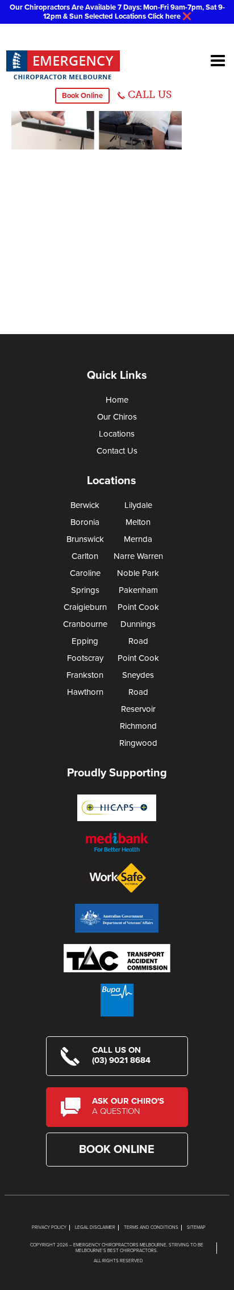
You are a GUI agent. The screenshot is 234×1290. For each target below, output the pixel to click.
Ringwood (138, 743)
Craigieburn (85, 607)
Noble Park (138, 573)
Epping (85, 641)
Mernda (138, 539)
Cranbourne (85, 624)
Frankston (84, 675)
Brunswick (85, 539)
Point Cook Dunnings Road (138, 624)
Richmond (138, 726)
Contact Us (117, 451)
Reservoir (138, 709)
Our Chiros (117, 417)
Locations (117, 434)
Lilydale (138, 505)
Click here (164, 16)
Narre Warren (138, 556)
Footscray (85, 658)
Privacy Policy (49, 1227)
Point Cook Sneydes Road (138, 675)
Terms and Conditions (151, 1227)
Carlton (85, 556)
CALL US (150, 94)
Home (117, 400)
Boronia (84, 522)
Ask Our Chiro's (128, 1106)
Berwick (84, 505)
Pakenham (138, 590)
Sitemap (196, 1227)
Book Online (82, 95)
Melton (138, 522)
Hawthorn (85, 692)
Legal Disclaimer (95, 1227)
